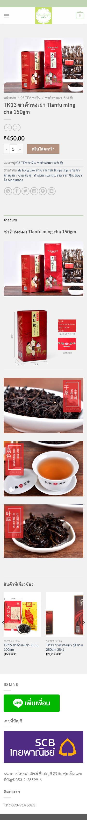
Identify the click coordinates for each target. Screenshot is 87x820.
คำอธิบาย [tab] (10, 220)
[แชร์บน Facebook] (17, 191)
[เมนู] (6, 16)
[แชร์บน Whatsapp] (8, 191)
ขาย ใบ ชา (25, 175)
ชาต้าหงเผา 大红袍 (59, 98)
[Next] (83, 632)
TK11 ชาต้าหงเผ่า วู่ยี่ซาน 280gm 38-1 (64, 647)
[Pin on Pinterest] (43, 191)
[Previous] (3, 632)
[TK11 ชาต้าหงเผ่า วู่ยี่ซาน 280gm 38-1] (64, 614)
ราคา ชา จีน (65, 175)
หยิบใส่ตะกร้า (43, 149)
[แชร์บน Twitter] (25, 191)
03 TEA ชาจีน (30, 98)
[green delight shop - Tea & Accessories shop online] (43, 15)
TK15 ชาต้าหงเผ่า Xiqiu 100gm (21, 647)
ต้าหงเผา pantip (44, 175)
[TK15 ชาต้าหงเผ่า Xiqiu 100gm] (22, 614)
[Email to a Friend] (34, 191)
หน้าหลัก (10, 98)
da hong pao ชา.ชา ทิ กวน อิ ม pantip (43, 170)
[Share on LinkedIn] (52, 191)
